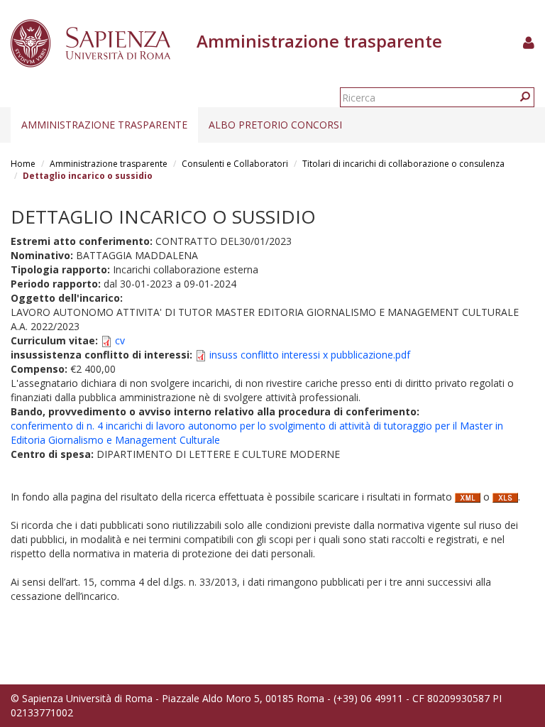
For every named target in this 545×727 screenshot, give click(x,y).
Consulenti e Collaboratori (235, 164)
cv (120, 340)
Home (23, 164)
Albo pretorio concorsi (275, 124)
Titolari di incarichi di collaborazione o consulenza (403, 164)
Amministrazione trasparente (104, 124)
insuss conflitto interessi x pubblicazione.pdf (309, 354)
